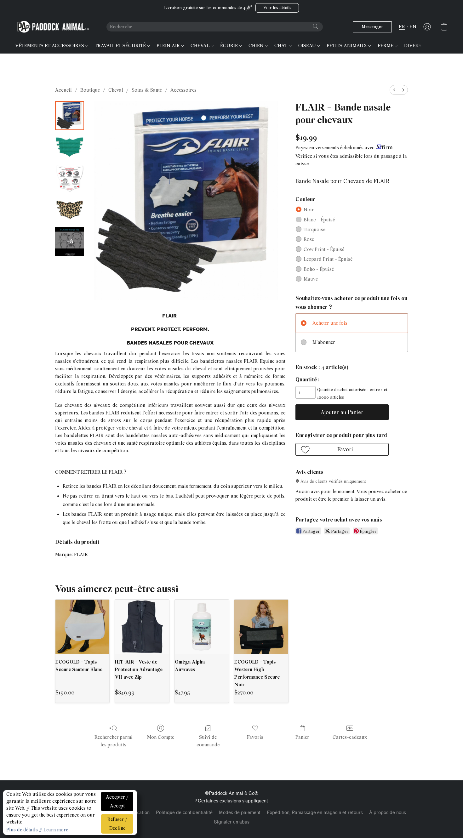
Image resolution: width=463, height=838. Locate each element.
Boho (319, 269)
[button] (277, 8)
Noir (309, 209)
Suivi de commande (208, 741)
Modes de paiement (239, 812)
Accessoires (183, 90)
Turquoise (314, 229)
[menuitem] (394, 89)
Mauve (311, 279)
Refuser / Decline (117, 824)
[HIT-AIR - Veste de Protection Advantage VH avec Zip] (142, 626)
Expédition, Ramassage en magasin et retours (315, 812)
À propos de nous (387, 812)
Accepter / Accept (117, 801)
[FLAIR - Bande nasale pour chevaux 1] (69, 147)
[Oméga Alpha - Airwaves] (202, 626)
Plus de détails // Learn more (37, 829)
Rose (309, 239)
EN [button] (412, 26)
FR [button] (402, 26)
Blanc (319, 219)
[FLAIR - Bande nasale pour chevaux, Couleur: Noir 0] (69, 115)
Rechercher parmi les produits (113, 741)
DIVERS (413, 45)
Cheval (115, 90)
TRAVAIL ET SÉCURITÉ (121, 45)
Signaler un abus (231, 822)
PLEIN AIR (169, 45)
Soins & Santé (147, 90)
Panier (302, 737)
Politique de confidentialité (184, 812)
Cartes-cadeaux (350, 737)
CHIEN (257, 45)
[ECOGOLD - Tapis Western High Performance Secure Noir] (261, 626)
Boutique (90, 90)
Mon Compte (160, 737)
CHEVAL (201, 45)
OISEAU (307, 45)
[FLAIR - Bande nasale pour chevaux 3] (69, 210)
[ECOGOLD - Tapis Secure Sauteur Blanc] (82, 626)
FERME (386, 45)
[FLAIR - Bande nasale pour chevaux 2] (69, 178)
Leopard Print (328, 259)
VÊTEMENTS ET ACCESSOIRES (50, 45)
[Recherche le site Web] (315, 26)
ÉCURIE (229, 45)
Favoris (255, 737)
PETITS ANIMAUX (347, 45)
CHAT (281, 45)
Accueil (63, 90)
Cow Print (324, 249)
